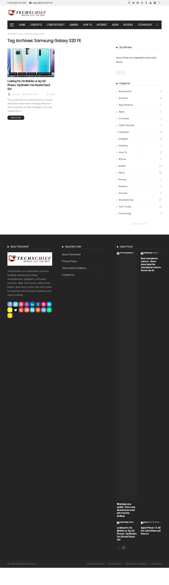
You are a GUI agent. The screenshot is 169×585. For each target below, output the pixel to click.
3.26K (51, 94)
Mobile (22, 74)
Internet (102, 24)
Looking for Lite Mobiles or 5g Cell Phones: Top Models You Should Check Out (28, 85)
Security (140, 193)
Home (22, 24)
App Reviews (140, 104)
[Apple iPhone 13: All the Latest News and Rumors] (151, 523)
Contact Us (68, 274)
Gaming (73, 24)
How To (140, 152)
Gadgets (140, 138)
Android (140, 98)
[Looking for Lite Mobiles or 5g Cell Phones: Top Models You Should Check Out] (30, 62)
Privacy (140, 179)
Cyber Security (56, 24)
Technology (145, 24)
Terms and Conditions (74, 268)
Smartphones (44, 74)
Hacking (140, 145)
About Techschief (71, 254)
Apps (140, 111)
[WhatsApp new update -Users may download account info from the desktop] (127, 376)
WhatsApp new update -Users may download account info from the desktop (126, 510)
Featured (140, 131)
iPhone (13, 74)
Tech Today (140, 206)
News (115, 24)
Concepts (36, 24)
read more (16, 118)
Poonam (16, 94)
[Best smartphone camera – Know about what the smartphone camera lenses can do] (151, 253)
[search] (159, 3)
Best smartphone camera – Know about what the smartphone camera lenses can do (151, 264)
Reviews (128, 24)
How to (87, 24)
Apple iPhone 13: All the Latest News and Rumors (150, 530)
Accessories (140, 91)
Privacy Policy (69, 261)
